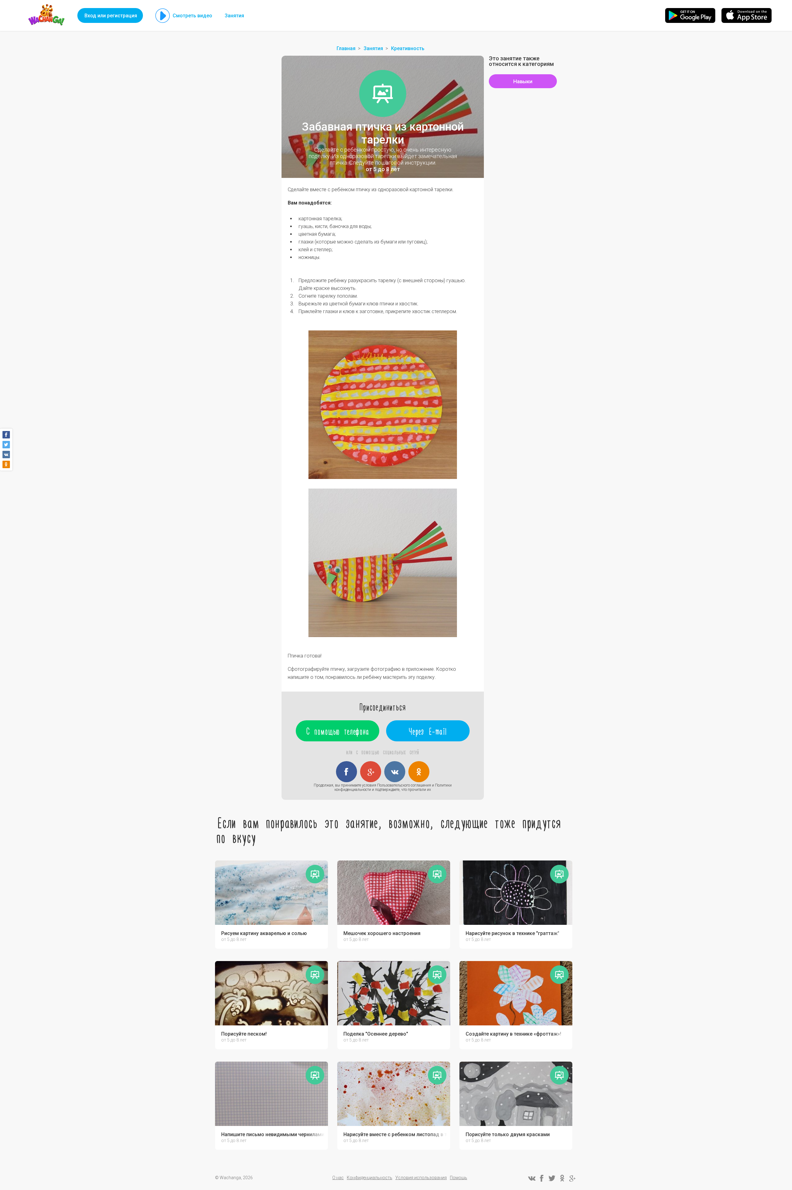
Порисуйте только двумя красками (508, 1134)
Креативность (407, 48)
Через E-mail (428, 730)
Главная (346, 48)
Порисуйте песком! (244, 1034)
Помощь (458, 1177)
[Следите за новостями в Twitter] (552, 1178)
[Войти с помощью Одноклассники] (418, 771)
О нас (338, 1177)
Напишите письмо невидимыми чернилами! (273, 1134)
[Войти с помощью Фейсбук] (346, 771)
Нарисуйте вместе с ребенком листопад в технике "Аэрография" (395, 1134)
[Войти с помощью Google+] (370, 771)
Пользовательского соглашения (404, 785)
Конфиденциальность (369, 1177)
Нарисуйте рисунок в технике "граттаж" (512, 933)
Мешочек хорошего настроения (381, 933)
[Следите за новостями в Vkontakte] (531, 1178)
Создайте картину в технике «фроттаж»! (513, 1034)
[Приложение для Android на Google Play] (690, 15)
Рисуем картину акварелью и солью (264, 933)
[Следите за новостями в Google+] (572, 1178)
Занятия (234, 16)
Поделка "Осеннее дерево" (375, 1034)
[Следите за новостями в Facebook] (541, 1178)
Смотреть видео (192, 16)
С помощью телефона (337, 730)
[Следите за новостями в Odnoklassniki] (562, 1178)
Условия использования (421, 1177)
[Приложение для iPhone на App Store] (746, 15)
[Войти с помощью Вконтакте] (394, 771)
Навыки (522, 81)
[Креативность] (382, 93)
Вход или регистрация (110, 16)
